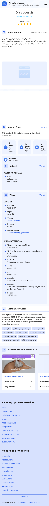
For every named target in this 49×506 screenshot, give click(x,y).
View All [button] (44, 127)
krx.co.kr (6, 456)
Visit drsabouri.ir (24, 16)
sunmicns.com (8, 438)
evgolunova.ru (8, 442)
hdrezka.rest (7, 471)
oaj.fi (4, 407)
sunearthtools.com (10, 434)
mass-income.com (10, 490)
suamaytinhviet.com (11, 463)
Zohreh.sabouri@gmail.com (18, 233)
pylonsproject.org (10, 430)
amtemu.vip (7, 475)
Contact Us (24, 496)
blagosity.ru (7, 426)
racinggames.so (9, 423)
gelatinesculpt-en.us (11, 415)
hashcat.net (7, 411)
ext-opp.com (7, 486)
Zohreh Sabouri (13, 220)
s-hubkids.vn (7, 467)
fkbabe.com (7, 460)
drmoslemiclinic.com (13, 376)
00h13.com (7, 479)
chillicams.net (8, 482)
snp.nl (4, 419)
